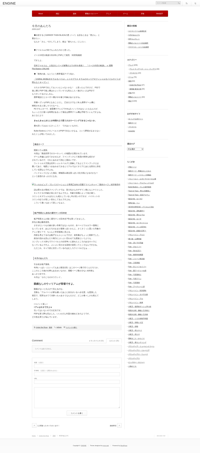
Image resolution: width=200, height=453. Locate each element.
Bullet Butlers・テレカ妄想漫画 (139, 187)
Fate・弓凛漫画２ (134, 275)
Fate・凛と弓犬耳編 (135, 243)
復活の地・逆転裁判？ (136, 211)
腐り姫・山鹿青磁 (134, 239)
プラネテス (133, 73)
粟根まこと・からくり (136, 338)
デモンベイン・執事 (135, 303)
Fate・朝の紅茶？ (134, 251)
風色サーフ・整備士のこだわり (139, 171)
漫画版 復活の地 (135, 89)
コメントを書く (71, 327)
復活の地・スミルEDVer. (137, 227)
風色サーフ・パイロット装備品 (139, 175)
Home (34, 435)
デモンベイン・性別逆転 (137, 291)
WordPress (123, 445)
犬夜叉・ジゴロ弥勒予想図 (138, 319)
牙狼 (142, 14)
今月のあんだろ (134, 35)
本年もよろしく (134, 39)
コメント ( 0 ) (114, 341)
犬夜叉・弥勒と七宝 (135, 322)
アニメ (108, 14)
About (40, 14)
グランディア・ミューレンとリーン (141, 346)
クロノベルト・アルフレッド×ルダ (141, 183)
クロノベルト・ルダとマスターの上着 (142, 179)
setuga (58, 327)
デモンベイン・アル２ (136, 235)
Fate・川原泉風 (134, 263)
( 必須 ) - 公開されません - (46, 370)
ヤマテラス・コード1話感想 (138, 47)
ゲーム (125, 14)
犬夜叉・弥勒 (133, 326)
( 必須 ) (38, 362)
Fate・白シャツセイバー (137, 267)
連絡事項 (113, 426)
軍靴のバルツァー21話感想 (138, 43)
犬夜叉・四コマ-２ (135, 330)
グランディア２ (134, 358)
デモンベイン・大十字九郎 (138, 294)
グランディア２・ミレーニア (139, 350)
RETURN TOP (161, 436)
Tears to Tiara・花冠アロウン (139, 195)
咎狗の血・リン (134, 203)
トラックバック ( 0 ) (96, 341)
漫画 (74, 14)
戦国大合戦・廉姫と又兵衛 (138, 314)
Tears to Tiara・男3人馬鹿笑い (139, 191)
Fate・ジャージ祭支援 (136, 259)
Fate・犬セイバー (134, 247)
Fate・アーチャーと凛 (136, 287)
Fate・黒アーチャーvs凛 (137, 271)
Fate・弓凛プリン (134, 279)
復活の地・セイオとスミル (138, 223)
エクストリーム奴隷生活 (137, 31)
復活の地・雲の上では (136, 215)
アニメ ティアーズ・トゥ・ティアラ (142, 69)
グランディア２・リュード (138, 354)
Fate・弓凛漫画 (134, 283)
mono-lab (106, 445)
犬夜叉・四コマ (134, 334)
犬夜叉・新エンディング (137, 342)
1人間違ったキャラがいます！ (48, 426)
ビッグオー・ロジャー (136, 362)
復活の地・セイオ (134, 219)
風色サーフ (132, 123)
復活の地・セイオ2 (135, 199)
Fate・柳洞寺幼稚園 (135, 255)
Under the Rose (42, 327)
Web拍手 (159, 14)
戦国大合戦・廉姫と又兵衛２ (139, 310)
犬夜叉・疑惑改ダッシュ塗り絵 (139, 307)
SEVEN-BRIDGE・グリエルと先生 (141, 207)
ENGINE (9, 3)
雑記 (57, 14)
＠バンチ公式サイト (135, 119)
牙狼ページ (132, 167)
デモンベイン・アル (135, 299)
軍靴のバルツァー (91, 14)
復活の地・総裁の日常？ (137, 231)
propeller (131, 131)
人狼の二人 (132, 366)
